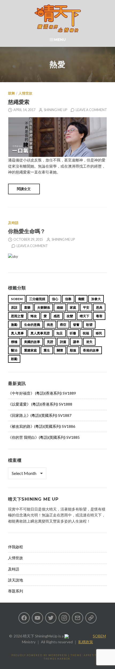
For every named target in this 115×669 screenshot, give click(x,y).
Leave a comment (91, 110)
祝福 (86, 333)
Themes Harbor (57, 658)
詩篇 (63, 342)
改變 (70, 316)
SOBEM (99, 636)
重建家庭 (30, 350)
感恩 (56, 316)
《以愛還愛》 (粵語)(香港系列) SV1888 (40, 404)
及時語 (13, 223)
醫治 (14, 350)
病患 (50, 325)
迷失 (89, 342)
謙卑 (76, 342)
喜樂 (27, 307)
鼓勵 (14, 359)
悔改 (33, 316)
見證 (50, 342)
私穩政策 (85, 642)
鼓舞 (11, 93)
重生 (47, 350)
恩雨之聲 (17, 316)
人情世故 (25, 93)
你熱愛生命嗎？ (26, 231)
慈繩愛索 (18, 102)
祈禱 (73, 333)
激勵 (14, 325)
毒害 (99, 316)
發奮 (76, 325)
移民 (99, 333)
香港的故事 (91, 350)
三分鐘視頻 (37, 299)
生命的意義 (32, 325)
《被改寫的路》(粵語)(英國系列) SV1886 (41, 426)
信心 (55, 299)
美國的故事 (32, 342)
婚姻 (60, 307)
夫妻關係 (43, 307)
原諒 (14, 307)
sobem (16, 299)
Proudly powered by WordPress (39, 655)
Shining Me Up (55, 110)
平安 (86, 307)
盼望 (89, 325)
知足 (59, 333)
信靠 (68, 299)
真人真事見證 (40, 333)
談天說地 (15, 580)
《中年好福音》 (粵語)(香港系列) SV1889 (42, 393)
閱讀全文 (23, 189)
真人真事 (17, 333)
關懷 (60, 350)
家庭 (73, 307)
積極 (14, 342)
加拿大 (96, 299)
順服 (73, 350)
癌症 (63, 325)
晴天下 (84, 316)
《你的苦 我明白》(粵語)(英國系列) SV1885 (44, 437)
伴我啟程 (15, 547)
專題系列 (15, 591)
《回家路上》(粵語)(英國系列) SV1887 (39, 415)
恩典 (99, 307)
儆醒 (81, 299)
